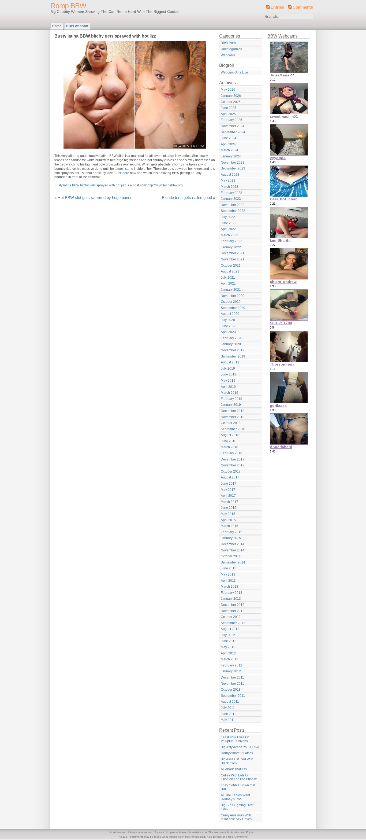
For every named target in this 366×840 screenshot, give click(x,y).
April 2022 (228, 229)
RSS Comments (238, 836)
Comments (303, 7)
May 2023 (228, 180)
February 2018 (231, 453)
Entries (277, 7)
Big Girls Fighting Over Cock (237, 807)
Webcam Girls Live (234, 72)
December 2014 (232, 544)
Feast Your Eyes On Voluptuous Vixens (235, 739)
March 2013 (229, 586)
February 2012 (231, 665)
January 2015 (231, 538)
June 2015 (228, 508)
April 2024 (228, 144)
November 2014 (232, 550)
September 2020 (233, 308)
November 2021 (232, 259)
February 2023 (231, 193)
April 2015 (228, 520)
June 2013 (228, 568)
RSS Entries (214, 836)
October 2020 (231, 302)
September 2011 (233, 696)
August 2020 (230, 314)
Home (56, 26)
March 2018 (229, 447)
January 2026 (231, 96)
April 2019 (228, 387)
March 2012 (229, 659)
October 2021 (231, 265)
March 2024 (229, 150)
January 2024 (231, 156)
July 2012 (228, 635)
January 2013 (231, 598)
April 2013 (228, 581)
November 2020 (232, 296)
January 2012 (231, 671)
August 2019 (230, 362)
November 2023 (232, 162)
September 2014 (233, 562)
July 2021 (228, 277)
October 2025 (231, 102)
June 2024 (228, 138)
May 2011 (228, 720)
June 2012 (228, 641)
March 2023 (229, 187)
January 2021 (231, 290)
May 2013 (228, 574)
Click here (121, 173)
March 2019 (229, 393)
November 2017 (232, 465)
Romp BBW (68, 6)
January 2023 (231, 199)
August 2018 (230, 435)
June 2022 (228, 223)
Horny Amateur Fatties (237, 753)
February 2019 (231, 399)
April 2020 (228, 332)
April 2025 (228, 114)
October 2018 (231, 423)
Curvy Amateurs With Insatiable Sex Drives (236, 817)
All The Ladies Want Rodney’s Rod (235, 797)
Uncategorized (231, 49)
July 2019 (228, 368)
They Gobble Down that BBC (238, 787)
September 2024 (233, 132)
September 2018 (233, 429)
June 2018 (228, 441)
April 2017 (228, 496)
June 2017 (228, 483)
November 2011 (232, 684)
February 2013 (231, 593)
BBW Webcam (77, 26)
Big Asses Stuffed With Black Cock (237, 761)
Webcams (228, 55)
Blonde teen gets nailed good (187, 198)
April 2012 (228, 653)
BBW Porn (228, 43)
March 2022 (229, 235)
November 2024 (232, 126)
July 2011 (228, 708)
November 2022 (232, 205)
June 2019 (228, 374)
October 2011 (230, 689)
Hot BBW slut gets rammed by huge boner (95, 198)
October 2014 (231, 556)
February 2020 (231, 338)
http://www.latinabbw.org (165, 185)
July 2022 (228, 217)
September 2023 (233, 168)
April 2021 (228, 283)
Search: (271, 16)
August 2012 (230, 629)
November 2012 (232, 611)
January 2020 (231, 344)
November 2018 (232, 417)
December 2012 (232, 605)
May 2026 (228, 89)
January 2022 (231, 247)
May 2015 (228, 514)
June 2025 (228, 108)
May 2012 (228, 647)
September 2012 (233, 623)
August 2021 (230, 271)
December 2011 (232, 677)
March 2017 (229, 502)
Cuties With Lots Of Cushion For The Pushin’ (239, 777)
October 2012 (231, 617)
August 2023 (230, 174)
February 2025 (231, 120)
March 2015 (229, 526)
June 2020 (228, 326)
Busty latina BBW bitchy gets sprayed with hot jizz (90, 185)
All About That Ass (234, 769)
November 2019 (232, 350)
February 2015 (231, 532)
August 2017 (230, 477)
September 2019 (233, 356)
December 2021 (232, 253)
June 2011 (228, 714)
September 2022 (233, 211)
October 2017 (231, 471)
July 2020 (228, 320)
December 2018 (232, 411)
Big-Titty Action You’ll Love (240, 747)
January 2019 (231, 405)
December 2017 (232, 459)
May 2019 (228, 380)
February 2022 (231, 241)
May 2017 (228, 490)
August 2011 (230, 701)
